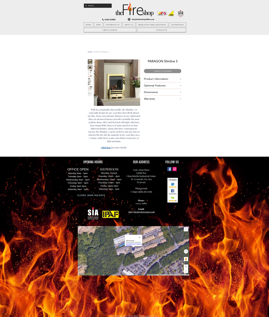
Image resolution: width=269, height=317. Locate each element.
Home (90, 52)
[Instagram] (175, 169)
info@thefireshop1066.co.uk (143, 19)
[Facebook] (169, 169)
